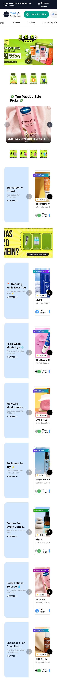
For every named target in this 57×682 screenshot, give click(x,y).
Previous (5, 124)
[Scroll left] (29, 197)
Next (47, 124)
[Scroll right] (50, 197)
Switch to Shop (39, 14)
